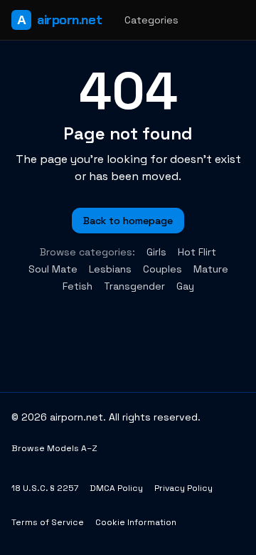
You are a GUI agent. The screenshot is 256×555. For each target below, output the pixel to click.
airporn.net (59, 19)
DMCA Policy (116, 488)
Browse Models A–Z (54, 448)
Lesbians (110, 269)
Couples (162, 269)
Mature (210, 269)
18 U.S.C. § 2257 (44, 488)
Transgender (134, 286)
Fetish (77, 286)
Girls (156, 251)
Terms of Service (47, 522)
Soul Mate (53, 269)
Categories (151, 20)
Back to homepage (128, 220)
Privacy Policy (183, 488)
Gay (185, 286)
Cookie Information (135, 522)
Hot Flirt (197, 251)
